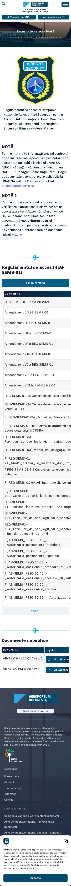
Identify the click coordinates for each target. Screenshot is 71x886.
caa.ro (17, 234)
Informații (10, 793)
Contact (9, 799)
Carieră (9, 782)
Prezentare (11, 776)
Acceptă (35, 878)
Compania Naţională (35, 9)
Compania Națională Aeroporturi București (31, 815)
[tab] (35, 283)
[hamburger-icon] (65, 4)
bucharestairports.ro (18, 186)
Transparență (13, 788)
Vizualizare (61, 659)
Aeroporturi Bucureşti (35, 11)
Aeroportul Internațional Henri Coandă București (29, 824)
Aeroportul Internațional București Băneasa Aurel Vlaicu (32, 835)
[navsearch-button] (3, 4)
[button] (66, 841)
